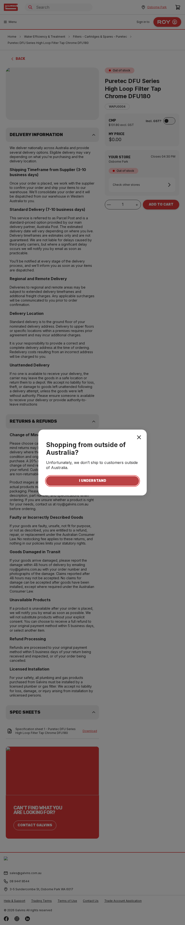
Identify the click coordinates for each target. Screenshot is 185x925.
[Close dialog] (139, 437)
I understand (92, 481)
